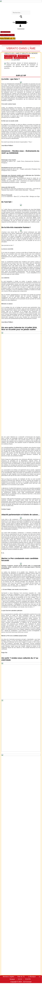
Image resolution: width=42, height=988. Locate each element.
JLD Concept (27, 981)
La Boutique (32, 976)
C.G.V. (20, 979)
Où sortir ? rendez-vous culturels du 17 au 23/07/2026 (19, 659)
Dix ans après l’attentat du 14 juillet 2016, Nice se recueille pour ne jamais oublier (19, 329)
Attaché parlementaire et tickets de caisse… (20, 515)
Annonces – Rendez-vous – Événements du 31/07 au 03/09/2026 (20, 152)
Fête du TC (21, 976)
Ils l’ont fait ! (6, 202)
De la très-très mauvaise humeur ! (16, 227)
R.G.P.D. (28, 979)
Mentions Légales (8, 976)
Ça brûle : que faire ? (10, 79)
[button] (21, 42)
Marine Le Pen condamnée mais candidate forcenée (19, 559)
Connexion (20, 29)
